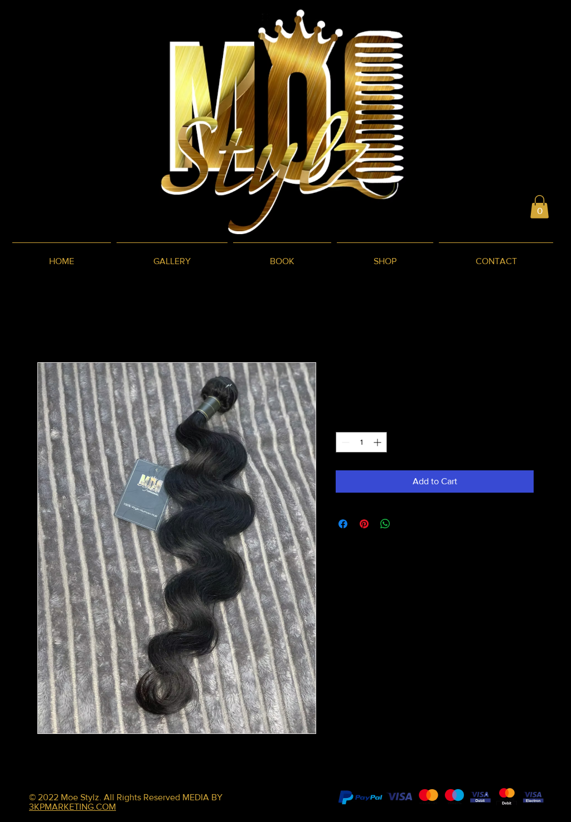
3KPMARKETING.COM (72, 806)
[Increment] (378, 442)
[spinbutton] (361, 442)
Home (49, 322)
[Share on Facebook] (343, 524)
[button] (539, 206)
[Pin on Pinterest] (364, 524)
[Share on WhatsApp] (385, 524)
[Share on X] (406, 524)
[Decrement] (344, 442)
